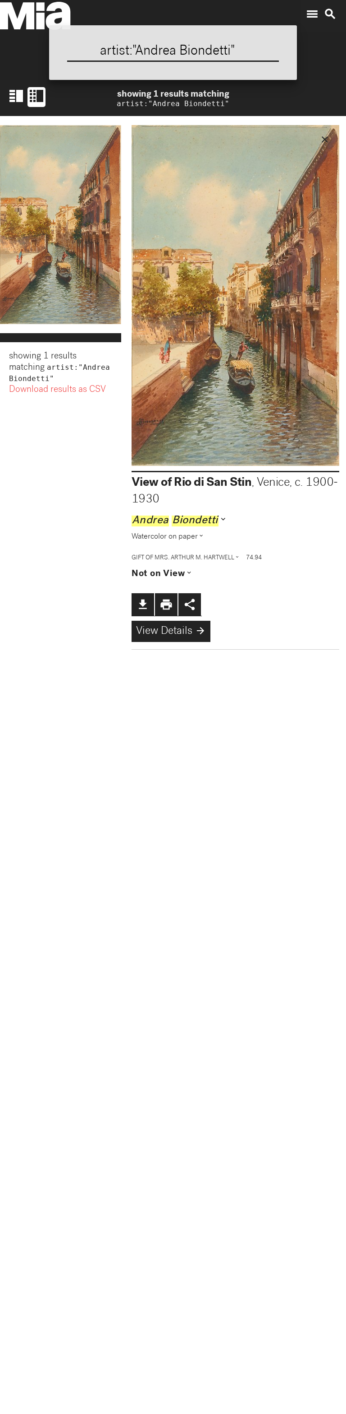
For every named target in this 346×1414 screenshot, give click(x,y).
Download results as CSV (57, 390)
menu (312, 14)
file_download (143, 604)
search (330, 14)
